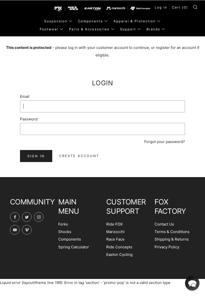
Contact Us (164, 224)
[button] (192, 283)
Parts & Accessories (89, 29)
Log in (161, 7)
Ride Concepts (119, 247)
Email (25, 96)
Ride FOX (114, 224)
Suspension (56, 21)
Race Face (115, 239)
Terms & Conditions (172, 231)
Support (128, 29)
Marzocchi (115, 231)
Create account (79, 156)
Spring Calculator (73, 247)
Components (90, 21)
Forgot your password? (164, 141)
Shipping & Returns (171, 239)
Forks (63, 224)
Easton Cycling (119, 254)
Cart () (180, 7)
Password (29, 119)
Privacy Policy (166, 247)
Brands (153, 29)
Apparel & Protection (135, 21)
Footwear (49, 29)
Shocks (64, 231)
